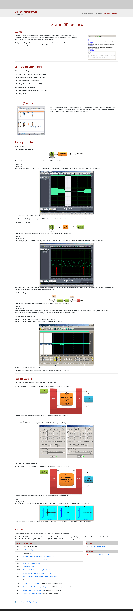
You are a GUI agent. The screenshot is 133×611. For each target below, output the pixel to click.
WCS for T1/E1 (98, 13)
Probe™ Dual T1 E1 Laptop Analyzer (33, 590)
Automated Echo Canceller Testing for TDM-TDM (37, 570)
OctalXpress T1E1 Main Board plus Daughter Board (37, 587)
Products (84, 13)
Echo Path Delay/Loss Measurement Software (36, 560)
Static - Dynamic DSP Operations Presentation (102, 555)
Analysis (90, 13)
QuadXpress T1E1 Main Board (32, 583)
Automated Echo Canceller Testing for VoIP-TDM (37, 573)
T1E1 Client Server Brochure (97, 546)
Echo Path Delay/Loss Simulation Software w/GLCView (39, 556)
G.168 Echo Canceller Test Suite (32, 563)
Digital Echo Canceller (29, 566)
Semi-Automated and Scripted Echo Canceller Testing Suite (40, 576)
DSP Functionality (28, 550)
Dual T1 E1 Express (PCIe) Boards (32, 593)
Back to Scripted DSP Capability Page (27, 602)
